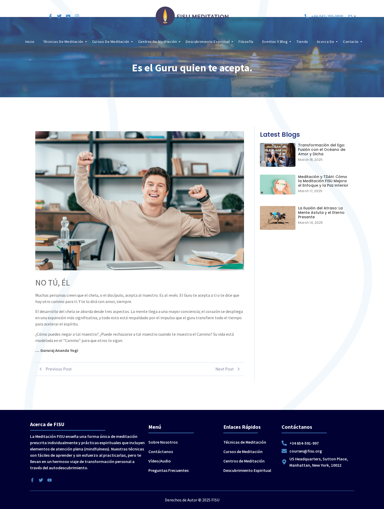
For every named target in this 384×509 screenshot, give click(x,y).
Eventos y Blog (275, 41)
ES (350, 16)
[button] (352, 16)
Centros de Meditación (157, 41)
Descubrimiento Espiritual (208, 41)
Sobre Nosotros (163, 442)
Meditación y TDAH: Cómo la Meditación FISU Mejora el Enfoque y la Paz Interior (323, 181)
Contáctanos (160, 451)
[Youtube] (68, 16)
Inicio (29, 41)
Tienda (302, 41)
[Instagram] (77, 16)
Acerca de (325, 41)
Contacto (351, 41)
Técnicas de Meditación (63, 41)
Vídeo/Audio (159, 461)
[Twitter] (59, 16)
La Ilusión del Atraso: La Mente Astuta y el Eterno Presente (321, 212)
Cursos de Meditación (110, 41)
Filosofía (245, 41)
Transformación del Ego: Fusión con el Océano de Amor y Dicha (321, 149)
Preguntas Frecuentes (168, 470)
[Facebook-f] (50, 16)
